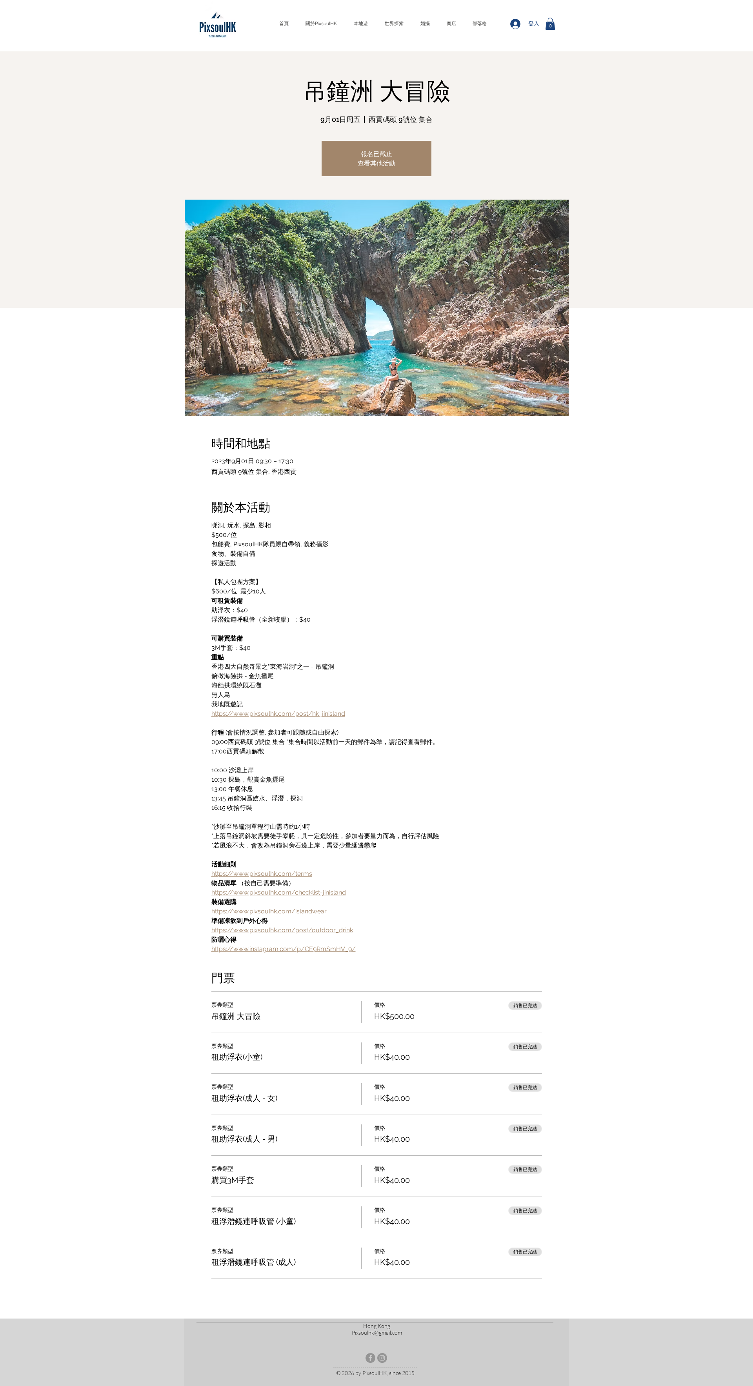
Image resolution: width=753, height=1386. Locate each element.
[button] (550, 24)
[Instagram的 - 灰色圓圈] (382, 1358)
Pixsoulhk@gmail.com (377, 1332)
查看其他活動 (376, 163)
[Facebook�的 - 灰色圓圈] (370, 1358)
